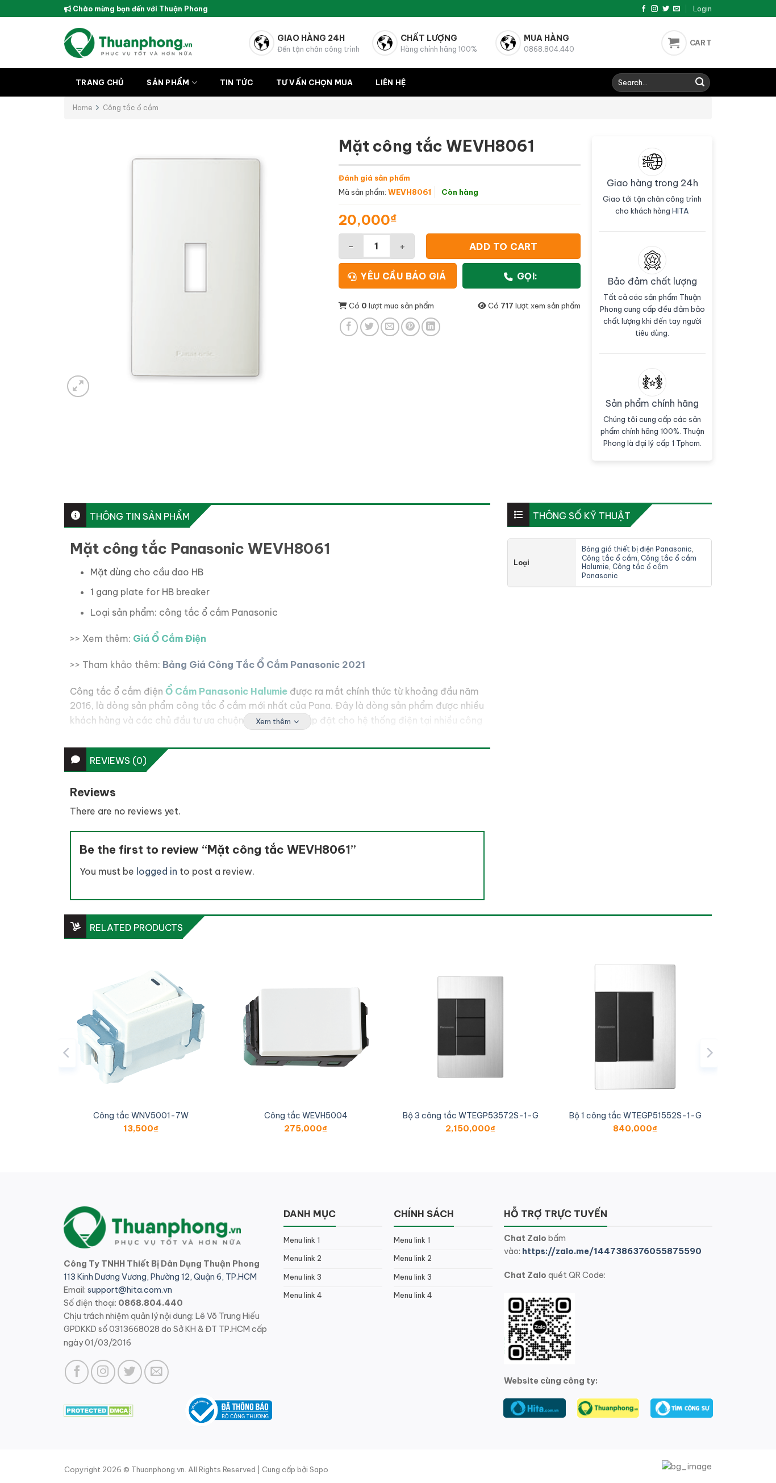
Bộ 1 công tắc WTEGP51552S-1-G (635, 1115)
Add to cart (503, 246)
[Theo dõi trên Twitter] (665, 9)
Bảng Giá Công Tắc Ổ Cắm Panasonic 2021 (263, 664)
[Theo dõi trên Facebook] (643, 9)
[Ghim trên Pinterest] (410, 327)
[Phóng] (78, 386)
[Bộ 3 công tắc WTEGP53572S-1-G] (470, 1027)
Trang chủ (100, 82)
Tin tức (236, 82)
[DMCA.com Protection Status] (98, 1409)
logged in (156, 871)
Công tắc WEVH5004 (306, 1115)
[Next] (709, 1052)
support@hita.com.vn (129, 1290)
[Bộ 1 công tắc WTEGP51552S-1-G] (635, 1027)
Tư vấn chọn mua (314, 82)
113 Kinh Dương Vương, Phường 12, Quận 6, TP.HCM (160, 1277)
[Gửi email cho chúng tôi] (676, 9)
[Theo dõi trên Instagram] (654, 9)
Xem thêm (273, 721)
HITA (680, 210)
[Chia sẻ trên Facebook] (349, 327)
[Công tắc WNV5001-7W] (141, 1027)
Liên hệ (391, 82)
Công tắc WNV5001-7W (141, 1115)
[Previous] (67, 1052)
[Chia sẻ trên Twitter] (369, 327)
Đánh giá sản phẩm (374, 177)
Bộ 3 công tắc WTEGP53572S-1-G (471, 1115)
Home (83, 107)
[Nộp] (700, 83)
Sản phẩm (168, 82)
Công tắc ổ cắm (130, 107)
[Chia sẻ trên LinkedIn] (431, 327)
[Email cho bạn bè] (390, 327)
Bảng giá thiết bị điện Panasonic (637, 549)
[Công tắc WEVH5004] (305, 1027)
